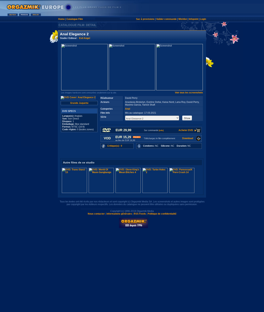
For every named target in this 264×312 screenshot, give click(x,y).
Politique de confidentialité (162, 213)
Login (203, 19)
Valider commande (166, 19)
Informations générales (119, 213)
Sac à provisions (145, 19)
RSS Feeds (140, 213)
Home (61, 19)
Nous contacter (96, 213)
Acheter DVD (186, 130)
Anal (127, 108)
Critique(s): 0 (114, 146)
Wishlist (182, 19)
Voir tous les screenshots (189, 92)
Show (187, 118)
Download (187, 138)
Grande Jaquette (79, 103)
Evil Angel (84, 38)
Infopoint (193, 19)
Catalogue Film (74, 19)
